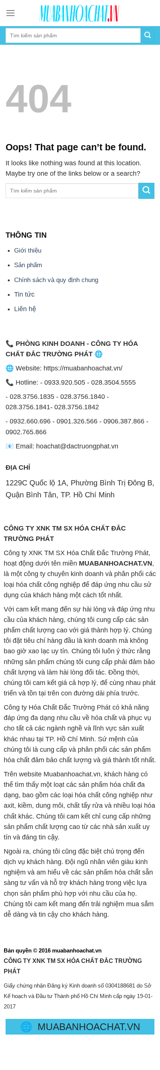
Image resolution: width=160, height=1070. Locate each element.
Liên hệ (25, 309)
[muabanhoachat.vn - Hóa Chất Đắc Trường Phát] (80, 13)
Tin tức (24, 294)
